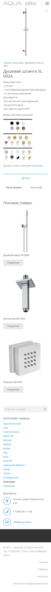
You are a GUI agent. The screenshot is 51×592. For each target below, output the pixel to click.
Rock (5, 456)
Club (5, 427)
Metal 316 (8, 436)
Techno (7, 473)
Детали (26, 178)
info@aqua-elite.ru (22, 522)
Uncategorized (10, 477)
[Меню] (47, 3)
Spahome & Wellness (14, 465)
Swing (6, 469)
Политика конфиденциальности (30, 583)
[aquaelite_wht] (19, 3)
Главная (7, 62)
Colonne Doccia (11, 431)
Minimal (7, 440)
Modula (7, 444)
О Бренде (43, 569)
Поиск (45, 409)
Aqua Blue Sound (12, 423)
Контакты (42, 576)
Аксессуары (18, 62)
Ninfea (6, 448)
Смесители (9, 485)
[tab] (25, 178)
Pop (5, 452)
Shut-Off (7, 460)
